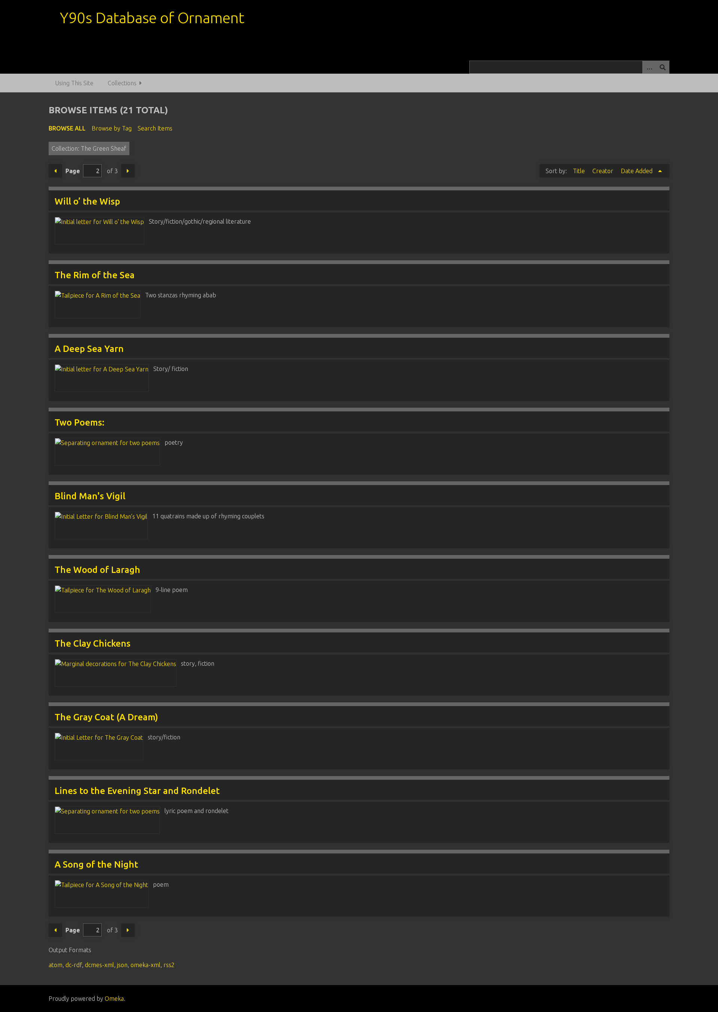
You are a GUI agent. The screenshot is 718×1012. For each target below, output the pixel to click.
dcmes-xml (99, 965)
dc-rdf (73, 965)
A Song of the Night (96, 864)
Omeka (114, 998)
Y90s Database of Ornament (152, 17)
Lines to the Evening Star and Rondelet (137, 791)
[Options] (649, 67)
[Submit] (662, 67)
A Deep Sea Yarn (89, 349)
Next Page (128, 171)
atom (55, 965)
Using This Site (74, 83)
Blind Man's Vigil (90, 496)
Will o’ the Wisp (87, 201)
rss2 (169, 965)
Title (579, 171)
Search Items (155, 128)
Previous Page (55, 171)
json (122, 965)
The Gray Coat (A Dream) (106, 717)
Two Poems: (79, 422)
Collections (122, 83)
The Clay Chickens (93, 643)
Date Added (637, 171)
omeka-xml (145, 965)
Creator (603, 171)
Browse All (67, 128)
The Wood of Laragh (97, 570)
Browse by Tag (112, 128)
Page (72, 171)
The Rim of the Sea (95, 275)
